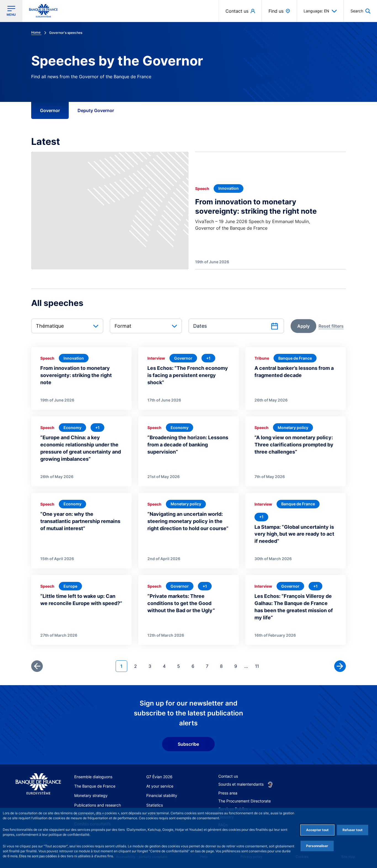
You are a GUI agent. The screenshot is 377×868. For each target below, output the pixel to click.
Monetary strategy (91, 795)
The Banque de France (94, 786)
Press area (227, 793)
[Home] (38, 784)
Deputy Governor (96, 110)
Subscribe (188, 744)
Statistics (154, 805)
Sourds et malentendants (241, 784)
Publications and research (97, 805)
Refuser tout (353, 830)
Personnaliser (317, 846)
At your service (159, 786)
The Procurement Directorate (244, 801)
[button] (360, 11)
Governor (50, 110)
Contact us (228, 776)
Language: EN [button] (316, 11)
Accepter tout (317, 830)
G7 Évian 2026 (159, 776)
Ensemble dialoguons (93, 776)
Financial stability (161, 795)
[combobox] (67, 326)
